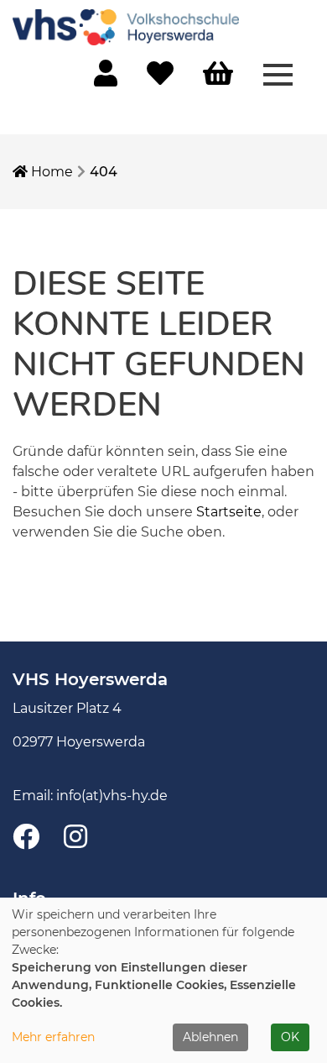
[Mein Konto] (105, 78)
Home (50, 172)
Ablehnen (210, 1037)
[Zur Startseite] (126, 26)
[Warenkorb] (218, 74)
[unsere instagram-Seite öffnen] (75, 837)
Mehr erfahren (53, 1037)
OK (290, 1037)
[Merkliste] (160, 78)
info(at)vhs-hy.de (112, 796)
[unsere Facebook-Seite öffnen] (26, 837)
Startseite (229, 512)
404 (103, 172)
